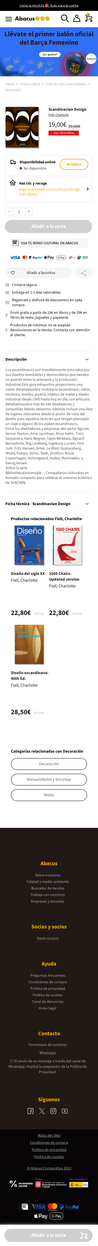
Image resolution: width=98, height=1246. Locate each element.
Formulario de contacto (48, 1045)
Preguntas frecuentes (47, 975)
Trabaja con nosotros (47, 895)
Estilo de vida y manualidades (66, 84)
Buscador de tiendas (47, 888)
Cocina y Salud (30, 84)
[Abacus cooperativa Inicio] (34, 21)
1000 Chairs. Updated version (64, 576)
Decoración (13, 90)
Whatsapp (47, 1053)
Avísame (74, 164)
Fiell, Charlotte (58, 115)
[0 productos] (89, 21)
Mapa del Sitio (49, 1135)
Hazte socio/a (48, 938)
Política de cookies (48, 995)
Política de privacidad (47, 988)
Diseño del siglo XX (28, 574)
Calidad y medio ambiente (47, 882)
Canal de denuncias (47, 1001)
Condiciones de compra (48, 982)
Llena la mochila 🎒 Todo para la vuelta (49, 5)
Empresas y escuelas (47, 901)
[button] (77, 19)
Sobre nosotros (47, 875)
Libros (10, 84)
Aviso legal (47, 1008)
